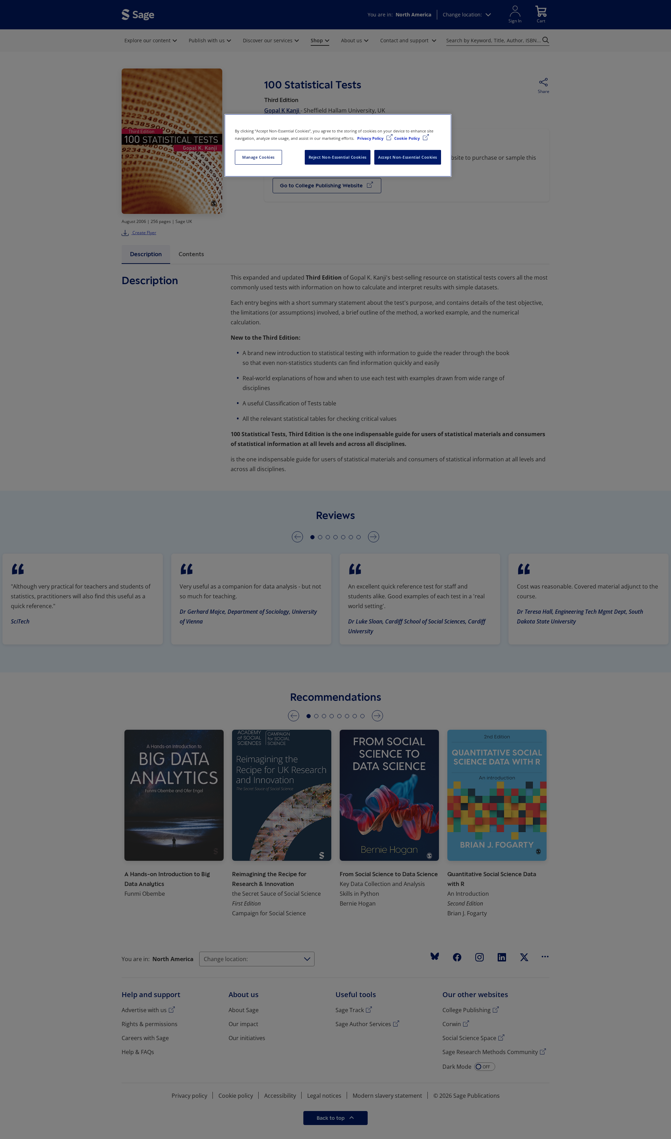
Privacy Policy (370, 138)
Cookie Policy (407, 138)
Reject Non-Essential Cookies (338, 157)
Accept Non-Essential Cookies (407, 157)
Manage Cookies (258, 157)
